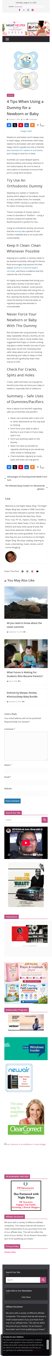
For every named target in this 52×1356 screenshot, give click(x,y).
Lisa (24, 119)
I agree (47, 1344)
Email (7, 777)
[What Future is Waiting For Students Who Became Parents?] (26, 641)
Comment (9, 729)
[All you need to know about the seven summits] (26, 588)
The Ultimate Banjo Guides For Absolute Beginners (25, 487)
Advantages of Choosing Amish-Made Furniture (27, 478)
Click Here (26, 1297)
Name (7, 765)
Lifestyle (10, 95)
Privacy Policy (10, 1252)
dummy (18, 231)
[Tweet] (15, 125)
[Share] (9, 125)
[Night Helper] (26, 22)
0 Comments (32, 119)
